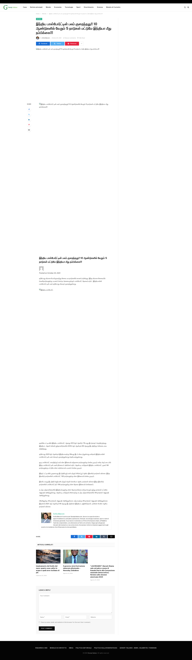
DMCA (71, 648)
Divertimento (89, 7)
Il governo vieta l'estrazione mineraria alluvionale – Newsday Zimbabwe (74, 568)
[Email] (29, 130)
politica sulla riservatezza (105, 648)
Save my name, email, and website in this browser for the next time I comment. (66, 622)
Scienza (100, 7)
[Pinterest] (29, 125)
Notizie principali (36, 7)
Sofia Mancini (46, 38)
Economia (57, 7)
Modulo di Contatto (113, 7)
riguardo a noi (41, 648)
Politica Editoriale (84, 648)
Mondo (48, 7)
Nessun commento (70, 38)
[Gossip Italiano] (10, 7)
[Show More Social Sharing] (82, 44)
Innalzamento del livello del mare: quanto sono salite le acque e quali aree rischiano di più (47, 569)
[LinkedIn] (29, 120)
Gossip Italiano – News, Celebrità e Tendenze (138, 648)
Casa (25, 7)
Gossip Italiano (92, 653)
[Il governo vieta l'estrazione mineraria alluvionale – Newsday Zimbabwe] (75, 556)
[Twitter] (29, 114)
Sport (78, 7)
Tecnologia (69, 7)
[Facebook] (29, 109)
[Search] (188, 7)
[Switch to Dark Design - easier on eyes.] (185, 7)
